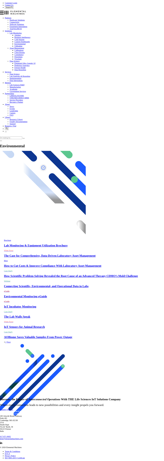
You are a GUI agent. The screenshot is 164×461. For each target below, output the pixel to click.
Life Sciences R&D (17, 85)
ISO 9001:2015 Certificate (15, 458)
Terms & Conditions (12, 451)
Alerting (17, 35)
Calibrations (19, 50)
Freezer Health (20, 68)
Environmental (20, 44)
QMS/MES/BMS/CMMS (19, 98)
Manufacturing (15, 87)
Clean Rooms (19, 52)
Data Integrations (16, 81)
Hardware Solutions (17, 20)
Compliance (19, 55)
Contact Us (9, 5)
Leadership (14, 111)
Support (13, 124)
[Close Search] (1, 140)
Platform (8, 18)
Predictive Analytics (22, 65)
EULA (7, 454)
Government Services (18, 91)
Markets (8, 83)
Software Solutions (17, 24)
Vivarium (17, 59)
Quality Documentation (18, 122)
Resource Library (16, 119)
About (7, 104)
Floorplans (18, 57)
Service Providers (16, 100)
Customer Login (11, 3)
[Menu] (6, 131)
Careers (12, 113)
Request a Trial (10, 126)
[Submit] (24, 138)
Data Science (15, 61)
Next (9, 342)
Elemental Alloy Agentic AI (24, 63)
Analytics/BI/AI (16, 29)
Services (8, 72)
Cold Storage (19, 40)
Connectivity (14, 22)
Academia (13, 89)
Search (8, 7)
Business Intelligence (22, 37)
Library (7, 117)
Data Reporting (20, 70)
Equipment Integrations (18, 27)
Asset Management (17, 48)
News (12, 106)
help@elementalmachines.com (11, 439)
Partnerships (9, 94)
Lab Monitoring (16, 33)
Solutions (8, 31)
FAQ (11, 115)
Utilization (18, 46)
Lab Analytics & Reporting (20, 76)
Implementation (15, 78)
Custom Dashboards (22, 42)
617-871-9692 (5, 437)
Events (12, 109)
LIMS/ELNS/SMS (17, 96)
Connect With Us (6, 410)
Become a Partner (16, 102)
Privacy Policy (10, 456)
